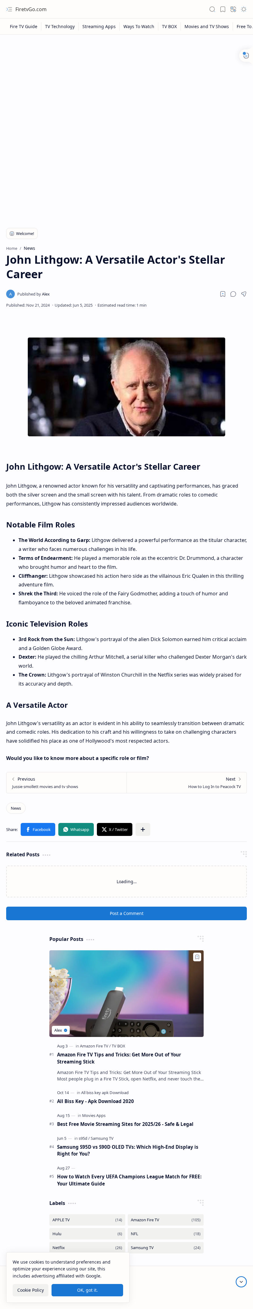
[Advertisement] (126, 84)
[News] (16, 808)
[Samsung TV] (102, 1138)
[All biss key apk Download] (105, 1092)
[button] (9, 9)
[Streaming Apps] (99, 26)
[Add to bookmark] (197, 957)
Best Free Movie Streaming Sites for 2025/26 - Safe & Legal (125, 1124)
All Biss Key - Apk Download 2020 (95, 1101)
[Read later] (222, 294)
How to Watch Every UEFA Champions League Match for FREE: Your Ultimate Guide (129, 1180)
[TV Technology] (60, 26)
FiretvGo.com (31, 9)
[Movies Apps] (94, 1115)
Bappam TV (235, 1297)
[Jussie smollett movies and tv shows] (66, 782)
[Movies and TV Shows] (207, 26)
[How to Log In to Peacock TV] (186, 782)
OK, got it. (87, 1290)
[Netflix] (87, 1247)
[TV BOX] (169, 26)
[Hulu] (87, 1234)
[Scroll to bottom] (241, 1281)
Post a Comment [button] (126, 913)
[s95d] (84, 1138)
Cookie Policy (30, 1290)
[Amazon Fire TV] (95, 1046)
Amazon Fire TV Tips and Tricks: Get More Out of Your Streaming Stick (119, 1058)
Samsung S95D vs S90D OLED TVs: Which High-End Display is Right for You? (127, 1150)
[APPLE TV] (87, 1220)
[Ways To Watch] (139, 26)
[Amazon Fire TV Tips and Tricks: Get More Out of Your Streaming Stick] (126, 993)
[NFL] (166, 1234)
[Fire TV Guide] (23, 26)
